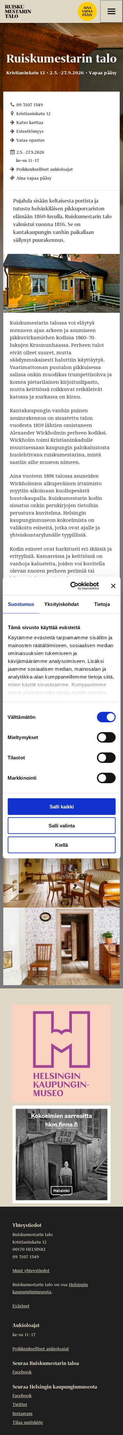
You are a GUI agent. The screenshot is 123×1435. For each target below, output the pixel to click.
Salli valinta (62, 825)
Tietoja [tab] (102, 604)
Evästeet (21, 1306)
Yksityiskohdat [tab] (61, 604)
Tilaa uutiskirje (27, 1422)
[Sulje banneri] (113, 586)
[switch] (106, 737)
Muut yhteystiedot (31, 1270)
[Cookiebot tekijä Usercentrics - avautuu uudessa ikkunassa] (73, 586)
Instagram (22, 1413)
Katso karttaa (29, 122)
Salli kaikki (62, 806)
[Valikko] (111, 11)
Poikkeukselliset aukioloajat (44, 169)
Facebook (21, 1372)
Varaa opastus (30, 140)
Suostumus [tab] (21, 604)
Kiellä (61, 844)
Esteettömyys (30, 131)
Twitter (19, 1404)
